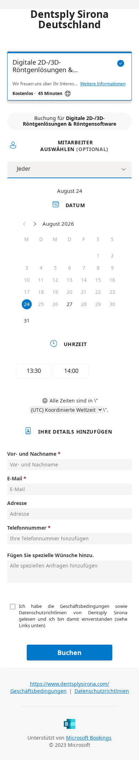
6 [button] (69, 267)
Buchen (69, 652)
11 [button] (41, 279)
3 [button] (26, 267)
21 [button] (84, 292)
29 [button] (98, 304)
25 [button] (41, 304)
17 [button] (27, 292)
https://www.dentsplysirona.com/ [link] (69, 683)
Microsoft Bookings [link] (89, 737)
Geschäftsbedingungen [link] (38, 691)
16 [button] (112, 279)
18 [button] (41, 292)
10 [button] (27, 279)
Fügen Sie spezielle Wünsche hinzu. (50, 555)
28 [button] (84, 304)
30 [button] (112, 304)
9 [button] (112, 267)
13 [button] (69, 279)
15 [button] (98, 279)
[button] (25, 224)
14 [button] (84, 279)
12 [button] (55, 279)
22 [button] (98, 292)
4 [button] (41, 267)
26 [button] (55, 304)
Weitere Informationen (102, 83)
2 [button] (112, 255)
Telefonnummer (26, 527)
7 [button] (83, 267)
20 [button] (69, 292)
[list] (69, 78)
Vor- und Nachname (31, 453)
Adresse (17, 503)
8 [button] (98, 267)
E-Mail (14, 478)
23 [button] (112, 292)
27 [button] (69, 304)
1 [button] (98, 255)
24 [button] (27, 304)
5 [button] (55, 267)
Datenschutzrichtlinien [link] (101, 691)
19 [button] (55, 292)
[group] (69, 371)
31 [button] (27, 320)
